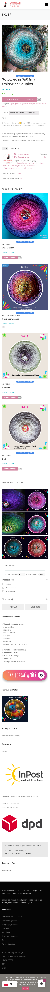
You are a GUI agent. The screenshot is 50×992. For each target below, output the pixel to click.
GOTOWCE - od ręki (11, 655)
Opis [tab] (6, 113)
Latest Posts (14, 148)
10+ (27, 644)
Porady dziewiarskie (9, 944)
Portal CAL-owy (8, 952)
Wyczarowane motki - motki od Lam (18, 168)
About (5, 148)
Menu (46, 5)
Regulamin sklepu (9, 917)
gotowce (25, 104)
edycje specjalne (15, 104)
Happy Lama (8, 658)
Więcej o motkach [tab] (17, 113)
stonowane (7, 638)
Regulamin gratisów (9, 920)
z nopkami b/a (8, 627)
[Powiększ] (21, 492)
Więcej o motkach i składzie (14, 661)
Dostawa (5, 928)
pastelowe (7, 641)
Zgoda (25, 988)
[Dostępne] (3, 584)
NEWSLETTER (7, 960)
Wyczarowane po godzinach (21, 155)
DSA (3, 964)
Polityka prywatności (10, 924)
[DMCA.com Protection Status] (7, 909)
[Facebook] (45, 156)
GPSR (4, 968)
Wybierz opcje (10, 258)
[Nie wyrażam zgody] (47, 983)
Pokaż (13, 607)
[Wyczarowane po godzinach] (8, 158)
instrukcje (19, 952)
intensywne (7, 635)
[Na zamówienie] (3, 591)
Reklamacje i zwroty (10, 936)
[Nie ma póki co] (3, 588)
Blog (3, 940)
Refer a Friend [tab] (32, 113)
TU (21, 178)
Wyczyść (36, 607)
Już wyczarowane (35, 104)
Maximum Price (33, 574)
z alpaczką (7, 630)
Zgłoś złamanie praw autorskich (14, 956)
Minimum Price (13, 574)
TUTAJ (18, 173)
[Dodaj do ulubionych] (39, 99)
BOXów (20, 917)
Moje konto (6, 932)
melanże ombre (9, 633)
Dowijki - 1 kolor (10, 650)
